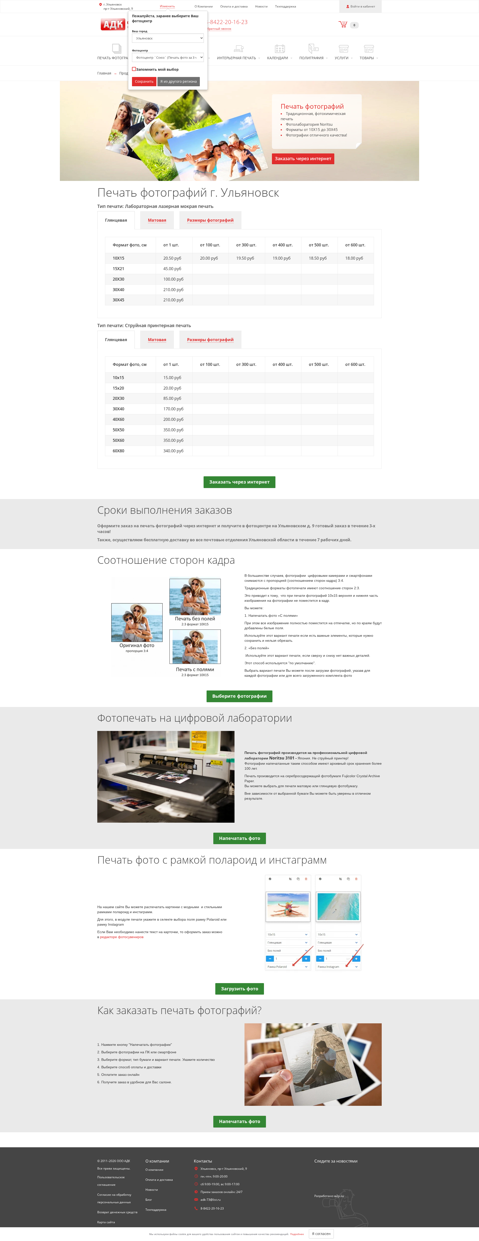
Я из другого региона (178, 81)
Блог (148, 1200)
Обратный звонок (218, 28)
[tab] (116, 220)
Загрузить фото (239, 989)
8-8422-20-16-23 (226, 21)
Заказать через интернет (303, 158)
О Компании (204, 6)
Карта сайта (106, 1222)
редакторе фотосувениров (121, 937)
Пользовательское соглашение (111, 1181)
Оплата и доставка (234, 6)
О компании (154, 1170)
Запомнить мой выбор (157, 69)
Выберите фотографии (239, 696)
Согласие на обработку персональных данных (114, 1198)
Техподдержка (285, 6)
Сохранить (144, 81)
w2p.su (339, 1196)
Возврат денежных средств (117, 1212)
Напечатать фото (239, 838)
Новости (261, 6)
